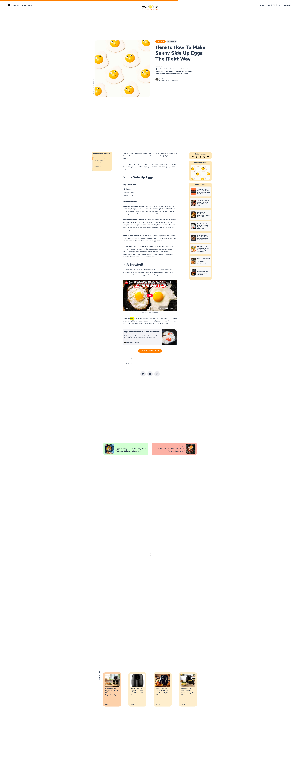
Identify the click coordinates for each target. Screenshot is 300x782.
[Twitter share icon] (143, 374)
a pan (132, 318)
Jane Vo (161, 79)
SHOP (262, 5)
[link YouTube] (269, 5)
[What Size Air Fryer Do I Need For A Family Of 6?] (163, 689)
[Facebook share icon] (150, 374)
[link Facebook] (276, 5)
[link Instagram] (274, 5)
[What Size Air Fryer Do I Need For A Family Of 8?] (137, 689)
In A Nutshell (98, 166)
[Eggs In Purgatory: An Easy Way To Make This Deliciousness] (125, 449)
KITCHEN (15, 5)
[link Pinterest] (271, 5)
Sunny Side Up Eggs (100, 158)
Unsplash (93, 80)
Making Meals (172, 41)
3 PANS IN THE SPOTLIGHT (150, 351)
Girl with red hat (93, 86)
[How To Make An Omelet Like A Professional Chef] (174, 449)
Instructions (100, 163)
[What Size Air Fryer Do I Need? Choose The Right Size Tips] (112, 689)
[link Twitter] (279, 5)
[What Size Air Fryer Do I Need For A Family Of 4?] (188, 689)
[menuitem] (10, 5)
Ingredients (100, 160)
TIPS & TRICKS (26, 5)
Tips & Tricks (160, 41)
